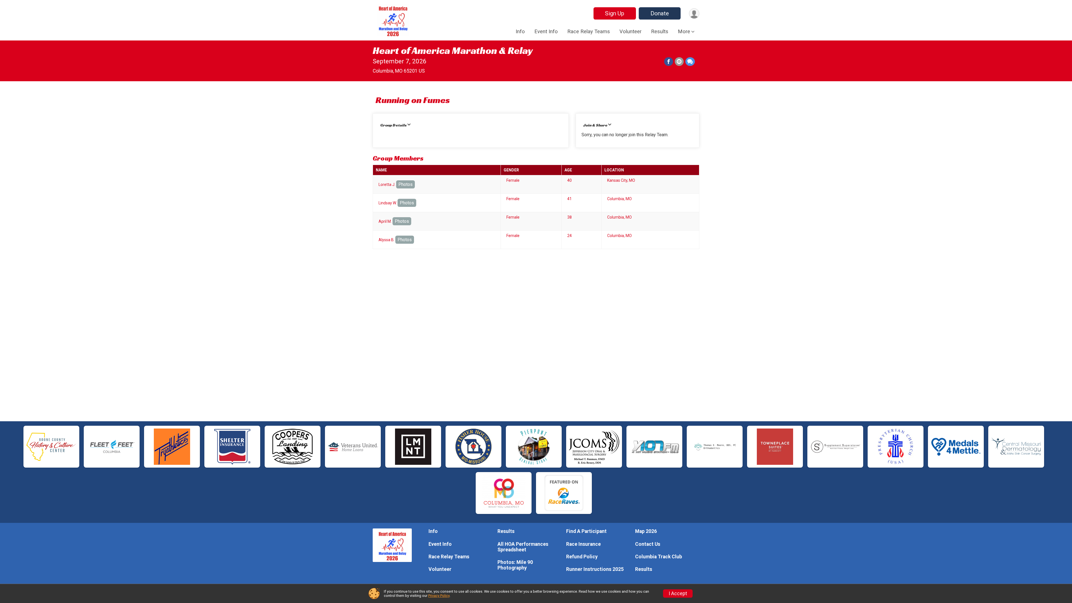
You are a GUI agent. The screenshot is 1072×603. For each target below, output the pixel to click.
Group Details (393, 125)
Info (520, 31)
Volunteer (630, 31)
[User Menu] (694, 13)
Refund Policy (582, 556)
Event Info (546, 31)
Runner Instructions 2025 (595, 569)
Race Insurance (583, 544)
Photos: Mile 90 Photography (515, 565)
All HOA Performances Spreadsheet (522, 546)
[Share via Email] (679, 61)
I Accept (678, 593)
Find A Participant (586, 531)
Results (659, 31)
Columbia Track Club (658, 556)
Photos (405, 184)
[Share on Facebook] (668, 61)
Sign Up (614, 13)
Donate (659, 13)
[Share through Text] (690, 61)
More (684, 31)
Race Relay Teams (588, 31)
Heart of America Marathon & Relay (453, 50)
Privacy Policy (438, 596)
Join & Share (595, 125)
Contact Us (647, 544)
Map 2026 (646, 531)
